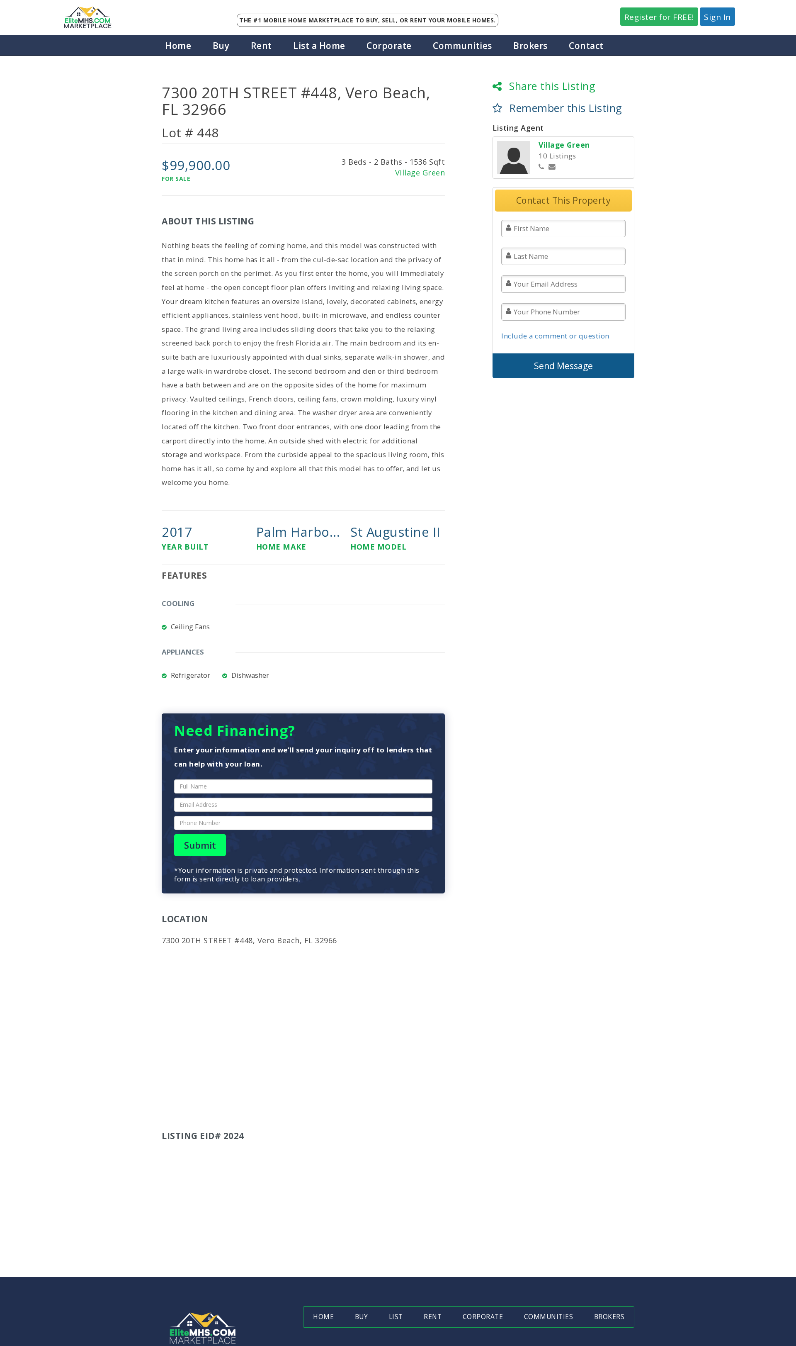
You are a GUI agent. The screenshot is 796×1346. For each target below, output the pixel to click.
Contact (586, 45)
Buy (221, 45)
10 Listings (557, 156)
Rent (261, 45)
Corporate (389, 45)
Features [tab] (184, 575)
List (396, 1316)
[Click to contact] (552, 166)
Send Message (563, 366)
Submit (200, 845)
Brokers (530, 45)
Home (178, 45)
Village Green (420, 173)
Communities (462, 45)
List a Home (319, 45)
